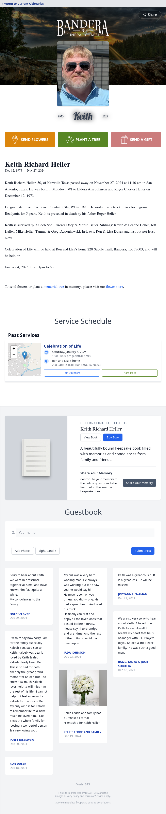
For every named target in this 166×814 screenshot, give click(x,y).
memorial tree (54, 286)
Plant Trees (129, 373)
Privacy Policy (71, 796)
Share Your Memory (139, 483)
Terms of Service (94, 796)
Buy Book (113, 437)
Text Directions (72, 373)
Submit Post (143, 551)
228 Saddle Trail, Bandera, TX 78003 (76, 365)
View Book (90, 437)
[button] (24, 355)
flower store (114, 286)
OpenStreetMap (87, 802)
